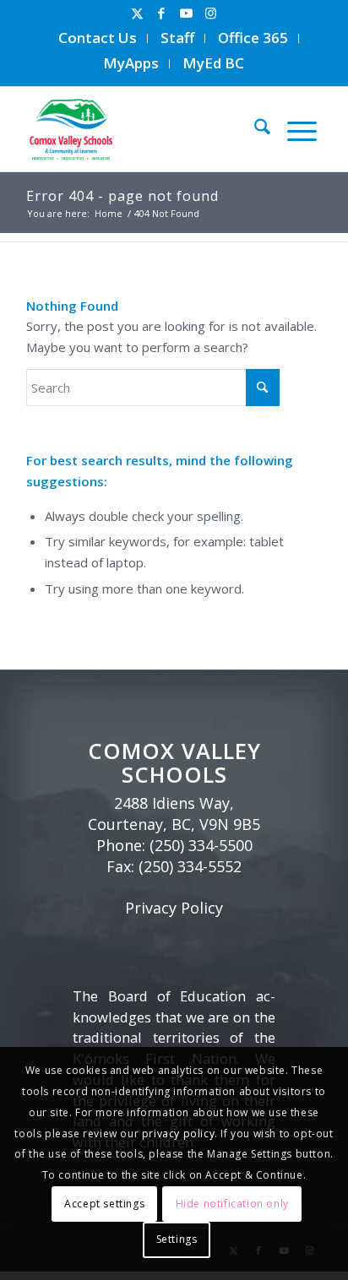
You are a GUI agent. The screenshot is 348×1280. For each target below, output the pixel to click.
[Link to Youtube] (185, 13)
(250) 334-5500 (201, 845)
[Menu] (293, 129)
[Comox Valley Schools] (139, 129)
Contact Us (97, 37)
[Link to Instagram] (210, 13)
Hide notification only (232, 1203)
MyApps (131, 63)
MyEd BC (213, 63)
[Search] (253, 129)
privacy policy (178, 1133)
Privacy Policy (174, 908)
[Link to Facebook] (161, 13)
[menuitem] (98, 38)
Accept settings (104, 1203)
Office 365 (253, 37)
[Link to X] (137, 13)
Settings (177, 1239)
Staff (177, 37)
